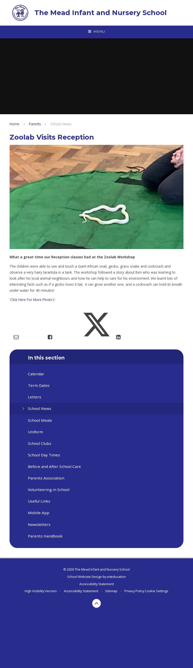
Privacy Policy (134, 591)
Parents (35, 124)
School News (61, 124)
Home (14, 124)
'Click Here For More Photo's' (32, 299)
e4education (116, 576)
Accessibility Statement (96, 584)
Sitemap (111, 591)
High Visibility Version (41, 591)
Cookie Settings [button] (156, 591)
